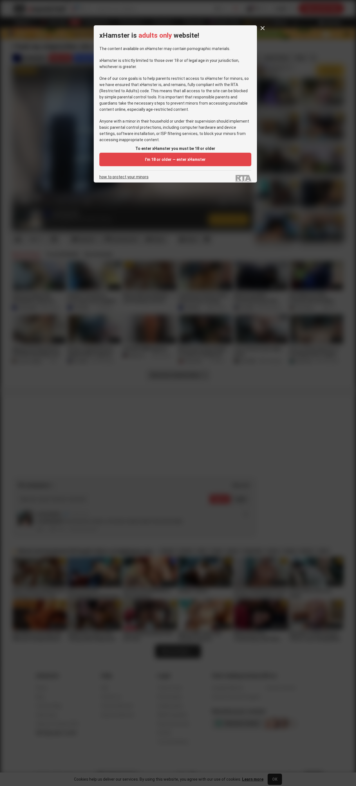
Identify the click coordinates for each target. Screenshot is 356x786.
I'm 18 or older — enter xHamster (175, 159)
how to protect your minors (124, 177)
